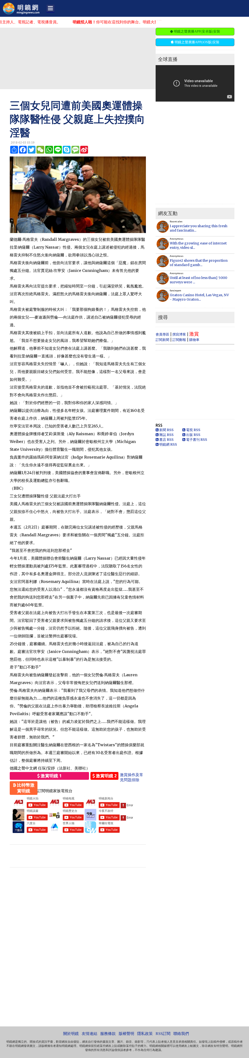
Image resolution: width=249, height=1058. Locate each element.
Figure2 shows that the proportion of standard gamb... (199, 262)
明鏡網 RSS (168, 444)
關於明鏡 (71, 1034)
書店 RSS (166, 439)
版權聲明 (126, 1034)
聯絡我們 (181, 1034)
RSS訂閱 (163, 1034)
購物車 (194, 340)
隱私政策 (145, 1034)
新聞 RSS (166, 430)
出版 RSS (192, 435)
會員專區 (162, 334)
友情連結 (89, 1034)
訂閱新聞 (162, 340)
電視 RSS (192, 430)
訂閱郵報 (179, 340)
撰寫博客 (179, 334)
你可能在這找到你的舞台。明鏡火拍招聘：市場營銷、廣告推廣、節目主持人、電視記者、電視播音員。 (147, 22)
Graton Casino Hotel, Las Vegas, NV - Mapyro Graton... (199, 297)
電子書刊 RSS (196, 439)
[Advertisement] (118, 58)
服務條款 (108, 1034)
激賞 (194, 334)
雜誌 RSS (166, 435)
